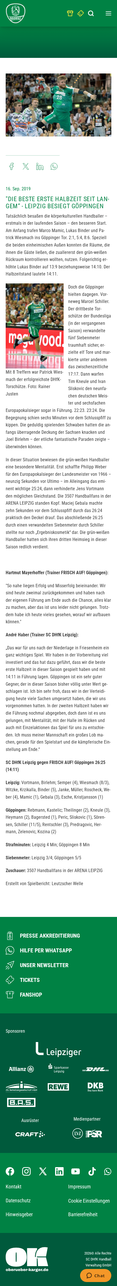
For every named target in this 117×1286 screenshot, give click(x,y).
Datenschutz (18, 1200)
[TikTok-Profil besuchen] (92, 1171)
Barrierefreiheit (82, 1214)
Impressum (79, 1187)
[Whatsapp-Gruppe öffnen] (107, 1171)
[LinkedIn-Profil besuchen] (59, 1171)
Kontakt (13, 1187)
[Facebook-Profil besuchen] (10, 1171)
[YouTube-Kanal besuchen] (75, 1171)
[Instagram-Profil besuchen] (26, 1171)
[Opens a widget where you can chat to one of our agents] (95, 1276)
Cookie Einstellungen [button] (89, 1201)
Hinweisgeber (19, 1214)
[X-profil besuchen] (43, 1171)
